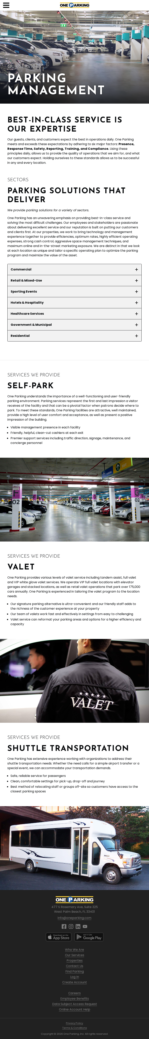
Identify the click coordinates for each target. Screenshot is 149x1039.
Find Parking (74, 971)
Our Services (74, 955)
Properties (75, 960)
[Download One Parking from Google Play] (88, 937)
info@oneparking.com (74, 918)
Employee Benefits (74, 998)
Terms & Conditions (74, 1028)
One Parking (74, 5)
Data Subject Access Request (74, 1004)
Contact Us (74, 966)
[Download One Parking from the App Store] (58, 937)
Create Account (74, 982)
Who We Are (74, 949)
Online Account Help (74, 1009)
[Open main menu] (6, 5)
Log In (74, 977)
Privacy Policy (74, 1023)
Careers (74, 993)
